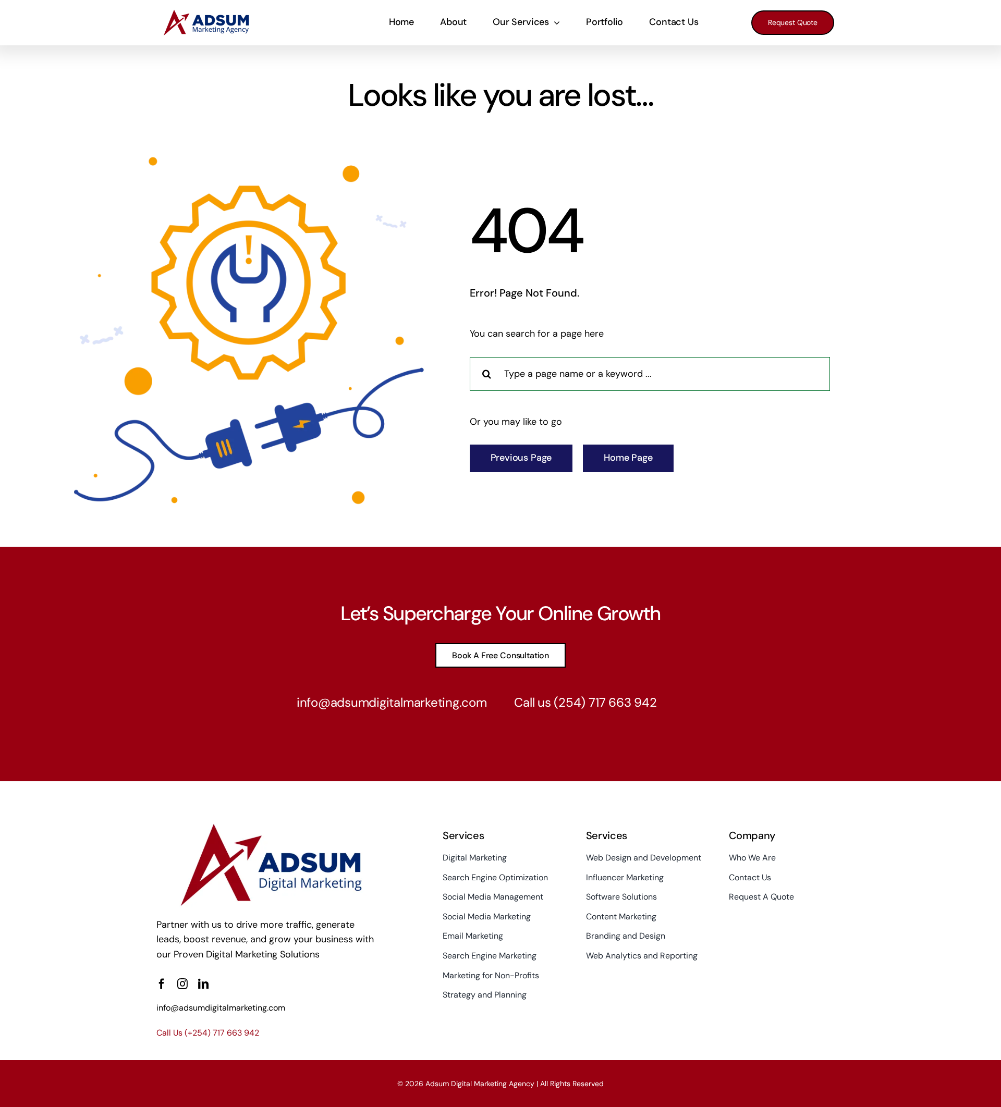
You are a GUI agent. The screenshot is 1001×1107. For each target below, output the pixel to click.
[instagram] (182, 984)
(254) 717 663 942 (605, 702)
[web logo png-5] (214, 13)
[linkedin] (203, 984)
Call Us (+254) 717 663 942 (207, 1032)
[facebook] (161, 984)
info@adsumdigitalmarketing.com (392, 702)
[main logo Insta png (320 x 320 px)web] (265, 826)
